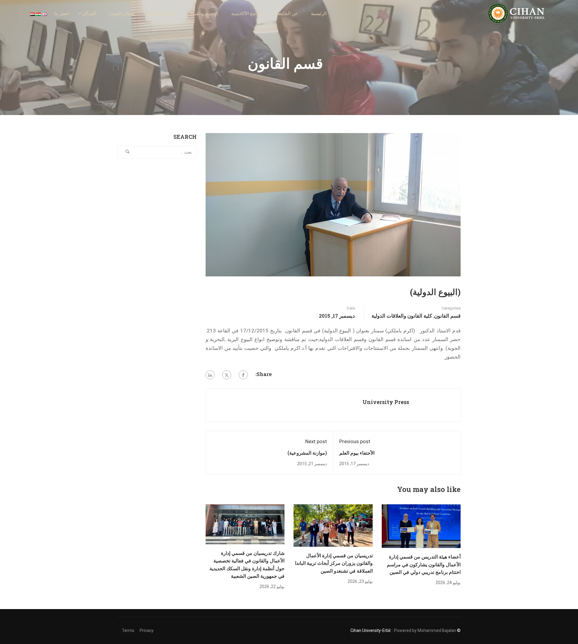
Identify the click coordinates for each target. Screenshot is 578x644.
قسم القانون (447, 315)
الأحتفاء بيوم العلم (356, 453)
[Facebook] (243, 374)
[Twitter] (226, 374)
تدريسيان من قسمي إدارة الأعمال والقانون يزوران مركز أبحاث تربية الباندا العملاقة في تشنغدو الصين (334, 563)
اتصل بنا (61, 13)
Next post (316, 441)
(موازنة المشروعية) (307, 453)
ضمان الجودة (122, 13)
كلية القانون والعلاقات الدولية (401, 315)
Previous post (354, 441)
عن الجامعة (287, 13)
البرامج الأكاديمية (247, 13)
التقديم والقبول (203, 13)
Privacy (147, 630)
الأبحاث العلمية (162, 13)
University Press (385, 402)
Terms (128, 630)
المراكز (89, 13)
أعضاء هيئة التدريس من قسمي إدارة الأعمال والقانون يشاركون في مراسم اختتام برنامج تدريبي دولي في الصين (424, 564)
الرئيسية (319, 13)
